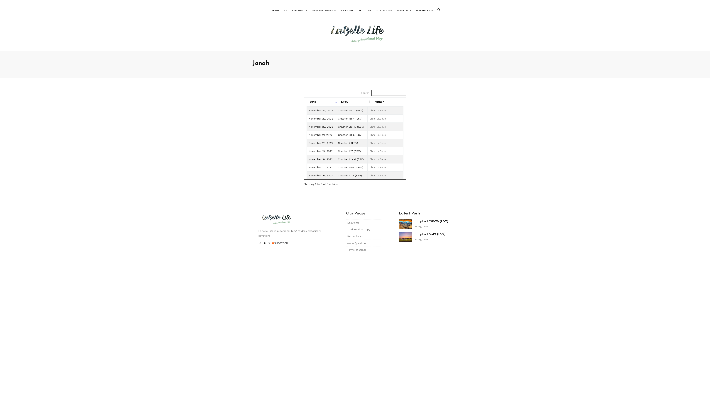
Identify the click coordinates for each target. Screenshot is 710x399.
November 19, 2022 (321, 151)
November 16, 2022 (321, 175)
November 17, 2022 (320, 167)
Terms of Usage (356, 249)
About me (353, 222)
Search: (365, 92)
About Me (365, 11)
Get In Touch (355, 236)
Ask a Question (356, 243)
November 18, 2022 (321, 159)
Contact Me (384, 11)
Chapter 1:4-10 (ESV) (350, 167)
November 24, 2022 (321, 110)
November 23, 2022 (321, 118)
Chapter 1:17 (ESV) (349, 151)
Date (313, 101)
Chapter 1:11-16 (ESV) (351, 159)
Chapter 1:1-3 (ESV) (350, 175)
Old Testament (294, 11)
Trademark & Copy (358, 229)
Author (379, 101)
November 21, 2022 (320, 134)
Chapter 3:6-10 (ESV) (351, 126)
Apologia (347, 11)
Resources (423, 11)
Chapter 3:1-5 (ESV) (350, 134)
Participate (404, 11)
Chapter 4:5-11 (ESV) (350, 110)
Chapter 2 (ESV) (348, 142)
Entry (344, 101)
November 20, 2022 (321, 142)
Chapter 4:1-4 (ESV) (350, 118)
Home (276, 11)
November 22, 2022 (321, 126)
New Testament (322, 11)
